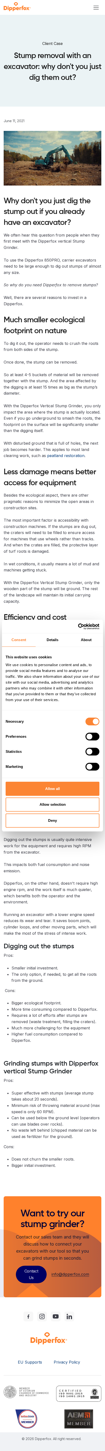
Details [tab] (53, 640)
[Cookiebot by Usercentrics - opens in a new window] (78, 626)
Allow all (52, 789)
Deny (52, 820)
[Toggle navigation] (96, 7)
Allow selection (53, 804)
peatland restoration (65, 455)
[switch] (92, 736)
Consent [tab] (18, 640)
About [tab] (86, 640)
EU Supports (30, 1362)
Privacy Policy (67, 1362)
